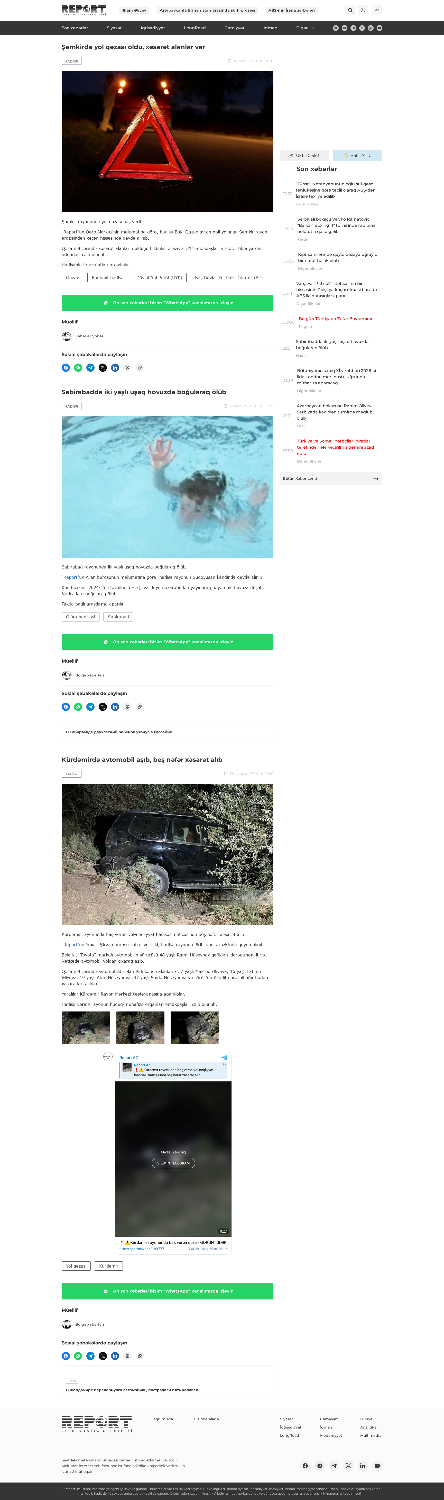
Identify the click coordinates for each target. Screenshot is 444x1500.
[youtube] (379, 28)
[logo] (84, 10)
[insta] (344, 28)
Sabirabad (118, 616)
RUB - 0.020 (307, 155)
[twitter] (362, 28)
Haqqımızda (162, 1419)
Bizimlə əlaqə (206, 1419)
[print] (127, 368)
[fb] (336, 28)
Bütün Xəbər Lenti (300, 478)
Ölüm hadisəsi (80, 616)
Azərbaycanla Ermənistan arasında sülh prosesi (207, 10)
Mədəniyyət (331, 1435)
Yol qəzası (76, 1265)
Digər (302, 27)
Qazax (72, 277)
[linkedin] (371, 28)
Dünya (366, 1419)
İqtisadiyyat (290, 1427)
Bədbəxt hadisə (108, 277)
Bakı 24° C (361, 155)
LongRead (289, 1435)
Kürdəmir (108, 1265)
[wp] (78, 368)
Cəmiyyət (329, 1419)
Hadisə (71, 61)
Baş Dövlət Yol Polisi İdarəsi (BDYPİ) (232, 277)
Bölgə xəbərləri (89, 675)
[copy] (140, 368)
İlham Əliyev (134, 10)
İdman (326, 1427)
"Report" (70, 577)
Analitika (368, 1427)
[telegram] (353, 28)
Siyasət (286, 1419)
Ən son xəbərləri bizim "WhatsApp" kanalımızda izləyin (173, 302)
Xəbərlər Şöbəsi (90, 336)
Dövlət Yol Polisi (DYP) (159, 277)
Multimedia (370, 1435)
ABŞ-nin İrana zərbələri (292, 10)
